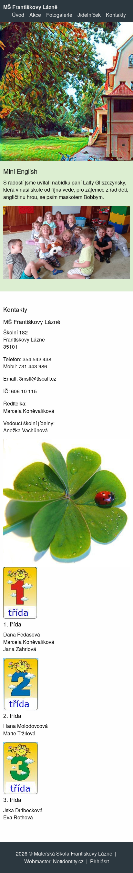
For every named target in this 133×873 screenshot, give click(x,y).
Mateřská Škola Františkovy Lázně (73, 853)
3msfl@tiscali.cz (37, 378)
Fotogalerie (59, 14)
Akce (35, 14)
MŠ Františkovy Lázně (30, 7)
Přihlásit (99, 861)
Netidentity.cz (68, 861)
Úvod (18, 14)
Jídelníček (89, 14)
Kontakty (116, 14)
